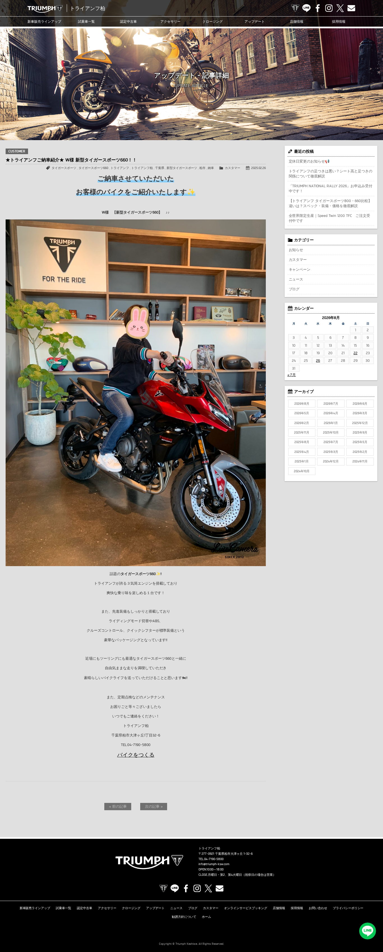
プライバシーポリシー (348, 908)
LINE (306, 8)
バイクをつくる (135, 754)
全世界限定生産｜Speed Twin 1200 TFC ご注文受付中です (329, 218)
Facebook (317, 8)
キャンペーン (300, 269)
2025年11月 (301, 432)
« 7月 (291, 374)
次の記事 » (154, 806)
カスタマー (232, 168)
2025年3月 (331, 452)
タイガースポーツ (64, 168)
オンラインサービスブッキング (245, 908)
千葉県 (159, 168)
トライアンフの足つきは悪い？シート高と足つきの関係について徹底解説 (331, 173)
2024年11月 (360, 461)
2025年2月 (360, 452)
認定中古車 (128, 21)
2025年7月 (331, 442)
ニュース (296, 279)
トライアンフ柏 (142, 168)
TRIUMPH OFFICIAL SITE (295, 8)
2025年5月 (360, 442)
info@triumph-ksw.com (214, 864)
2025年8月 (301, 442)
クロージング (212, 21)
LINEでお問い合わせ (367, 931)
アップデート (254, 21)
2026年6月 (360, 404)
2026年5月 (301, 413)
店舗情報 (296, 21)
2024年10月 (302, 471)
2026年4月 (331, 413)
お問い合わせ (318, 908)
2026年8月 (301, 404)
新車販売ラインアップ (35, 908)
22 (355, 353)
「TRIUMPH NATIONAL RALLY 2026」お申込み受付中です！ (331, 188)
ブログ (294, 289)
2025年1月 (302, 461)
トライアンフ (119, 168)
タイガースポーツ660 (93, 168)
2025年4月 (301, 452)
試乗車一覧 (86, 21)
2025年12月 (360, 423)
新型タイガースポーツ (182, 168)
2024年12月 (331, 461)
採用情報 (338, 21)
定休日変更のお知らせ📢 (309, 161)
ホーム (206, 917)
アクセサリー (170, 21)
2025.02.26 (258, 168)
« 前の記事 (118, 806)
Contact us (351, 8)
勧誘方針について (184, 917)
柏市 (202, 168)
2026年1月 (331, 423)
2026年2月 (301, 423)
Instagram (329, 8)
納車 (211, 168)
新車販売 (44, 21)
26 (318, 360)
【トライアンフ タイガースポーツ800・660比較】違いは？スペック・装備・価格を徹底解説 (330, 203)
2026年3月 (360, 413)
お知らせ (296, 249)
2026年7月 (331, 404)
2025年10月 (331, 432)
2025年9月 (360, 432)
